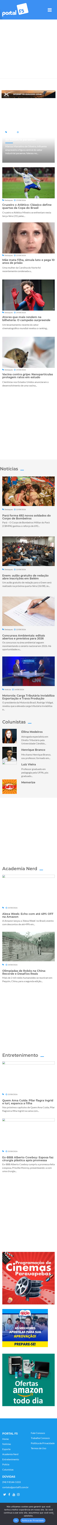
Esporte (6, 1449)
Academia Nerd (10, 1454)
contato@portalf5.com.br (15, 1487)
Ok (16, 1520)
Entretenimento (10, 1459)
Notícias (6, 1443)
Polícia (5, 1464)
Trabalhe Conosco (40, 1438)
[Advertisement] (28, 49)
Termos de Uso (38, 1448)
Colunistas (8, 1469)
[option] (28, 94)
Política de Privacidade (43, 1443)
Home (5, 1438)
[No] (53, 1513)
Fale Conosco (38, 1433)
